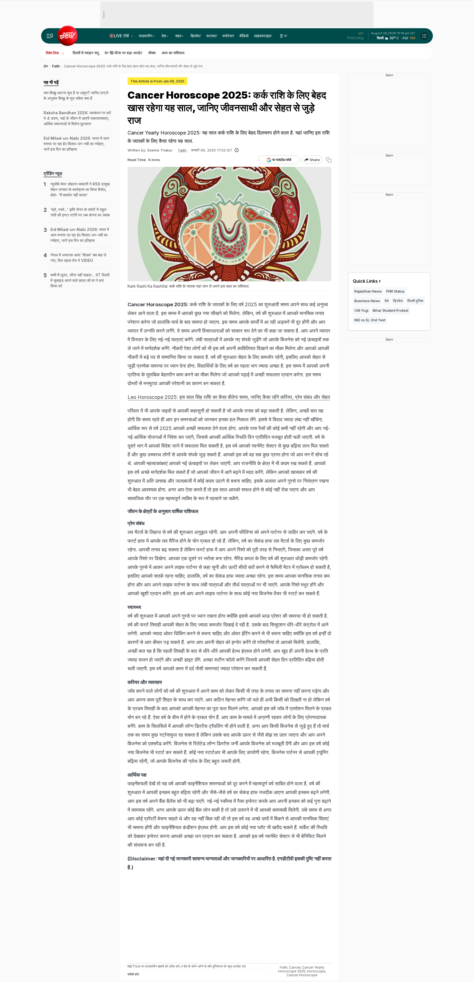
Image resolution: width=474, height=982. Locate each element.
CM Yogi (361, 310)
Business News (367, 301)
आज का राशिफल (173, 52)
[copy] (328, 159)
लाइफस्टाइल (262, 35)
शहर (178, 35)
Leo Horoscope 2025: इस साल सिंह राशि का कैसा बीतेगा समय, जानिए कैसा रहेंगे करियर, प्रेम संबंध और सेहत (229, 397)
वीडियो (244, 35)
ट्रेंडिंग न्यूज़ (53, 173)
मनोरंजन (228, 35)
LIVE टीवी (122, 35)
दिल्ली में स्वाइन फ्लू (86, 52)
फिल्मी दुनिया (415, 301)
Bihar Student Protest (390, 310)
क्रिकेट (196, 35)
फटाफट (211, 35)
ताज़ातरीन (145, 35)
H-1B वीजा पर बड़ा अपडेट (123, 52)
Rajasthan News (368, 291)
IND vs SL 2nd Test (369, 320)
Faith (182, 150)
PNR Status (395, 291)
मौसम (152, 52)
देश (164, 35)
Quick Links (365, 281)
